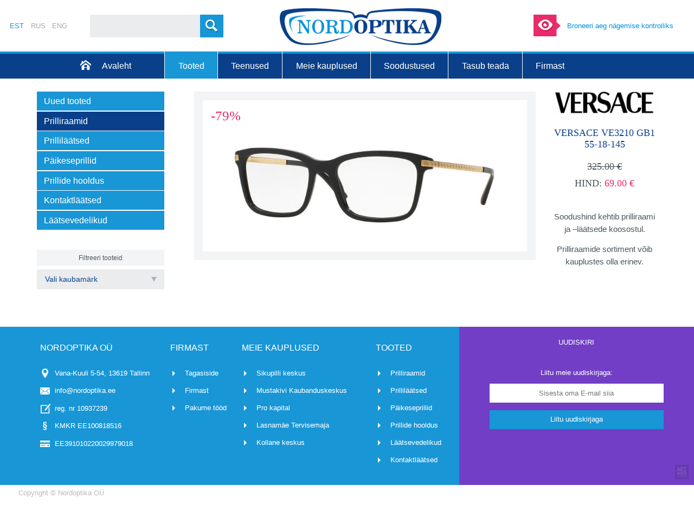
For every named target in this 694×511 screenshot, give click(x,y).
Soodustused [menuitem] (409, 65)
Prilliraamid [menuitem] (66, 121)
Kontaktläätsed (414, 460)
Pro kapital (273, 408)
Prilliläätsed (408, 390)
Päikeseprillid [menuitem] (70, 160)
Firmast (197, 390)
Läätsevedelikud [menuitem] (75, 220)
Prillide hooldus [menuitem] (74, 180)
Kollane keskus (280, 442)
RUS (38, 26)
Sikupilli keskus (281, 373)
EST (17, 26)
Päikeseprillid (411, 408)
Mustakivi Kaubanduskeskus (301, 390)
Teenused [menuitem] (250, 65)
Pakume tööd (206, 408)
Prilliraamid (407, 373)
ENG (59, 26)
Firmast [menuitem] (550, 65)
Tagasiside (202, 373)
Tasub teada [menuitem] (485, 65)
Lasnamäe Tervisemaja (292, 425)
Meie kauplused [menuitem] (326, 65)
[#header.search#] (211, 26)
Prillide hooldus (414, 425)
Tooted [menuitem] (191, 65)
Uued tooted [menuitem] (67, 101)
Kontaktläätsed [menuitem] (72, 200)
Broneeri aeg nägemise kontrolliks (620, 26)
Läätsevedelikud (415, 442)
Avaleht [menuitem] (116, 65)
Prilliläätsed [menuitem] (66, 140)
